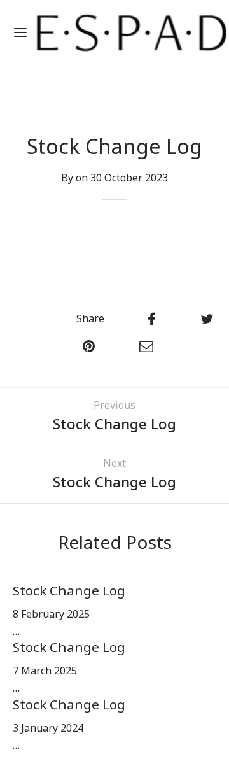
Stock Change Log (69, 591)
